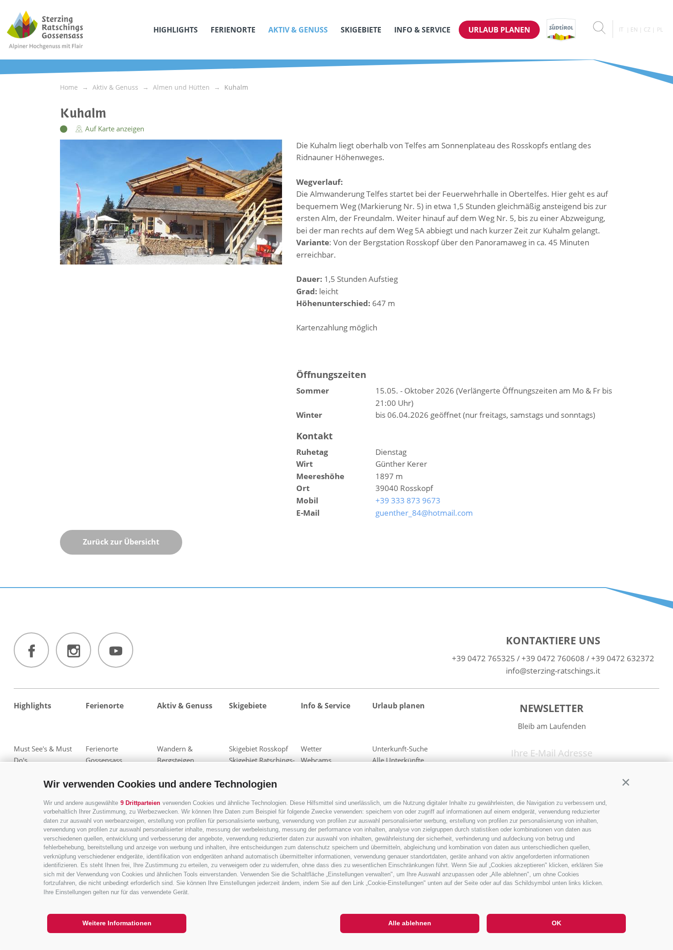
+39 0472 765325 (483, 658)
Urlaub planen (499, 30)
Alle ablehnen (409, 923)
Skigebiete (361, 30)
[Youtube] (115, 650)
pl (660, 29)
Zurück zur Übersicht (121, 542)
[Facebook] (31, 650)
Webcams (316, 760)
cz (647, 29)
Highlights (175, 30)
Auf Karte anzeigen (113, 128)
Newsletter (552, 708)
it (621, 29)
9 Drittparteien (140, 802)
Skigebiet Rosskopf (258, 748)
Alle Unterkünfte (398, 760)
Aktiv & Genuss (298, 30)
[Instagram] (73, 650)
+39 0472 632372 (622, 658)
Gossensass (104, 760)
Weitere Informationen (117, 923)
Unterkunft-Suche (400, 748)
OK (556, 923)
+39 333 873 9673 (407, 500)
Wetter (311, 748)
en (634, 29)
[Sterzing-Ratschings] (75, 29)
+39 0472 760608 (553, 658)
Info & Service (422, 30)
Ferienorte (233, 30)
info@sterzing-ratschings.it (553, 670)
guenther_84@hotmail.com (424, 512)
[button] (626, 782)
